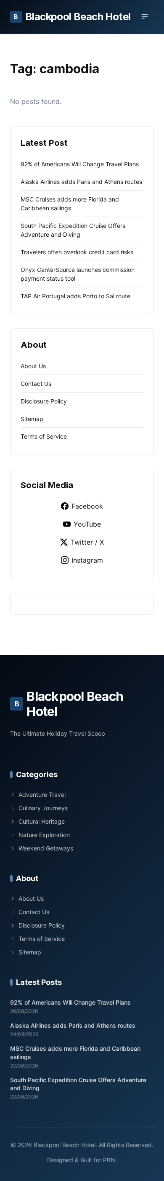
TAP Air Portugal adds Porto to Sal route (75, 296)
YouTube (87, 524)
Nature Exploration (44, 834)
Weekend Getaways (46, 848)
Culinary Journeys (43, 807)
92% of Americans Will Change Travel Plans (80, 164)
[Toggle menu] (144, 17)
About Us (33, 366)
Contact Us (36, 383)
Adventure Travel (42, 794)
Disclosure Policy (44, 401)
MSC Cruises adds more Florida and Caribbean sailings (75, 1052)
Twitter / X (87, 542)
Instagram (87, 560)
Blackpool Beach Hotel (72, 16)
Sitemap (32, 418)
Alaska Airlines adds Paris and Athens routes (81, 181)
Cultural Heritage (42, 821)
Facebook (87, 506)
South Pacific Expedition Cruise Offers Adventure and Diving (78, 1083)
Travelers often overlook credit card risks (77, 252)
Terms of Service (44, 436)
